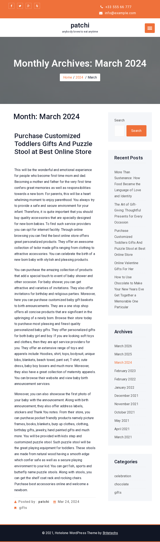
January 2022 (124, 388)
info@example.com (120, 13)
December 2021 (126, 396)
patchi (80, 25)
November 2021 (126, 404)
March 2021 (123, 437)
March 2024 (123, 363)
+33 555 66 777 (117, 7)
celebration (122, 476)
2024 (79, 77)
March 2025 (123, 354)
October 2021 (124, 412)
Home (67, 77)
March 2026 (123, 346)
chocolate (121, 484)
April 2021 (122, 429)
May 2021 (121, 421)
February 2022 (125, 379)
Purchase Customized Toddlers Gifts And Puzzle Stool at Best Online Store (53, 144)
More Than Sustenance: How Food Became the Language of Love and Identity (127, 184)
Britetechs (110, 533)
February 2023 (125, 371)
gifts (23, 508)
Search (119, 120)
